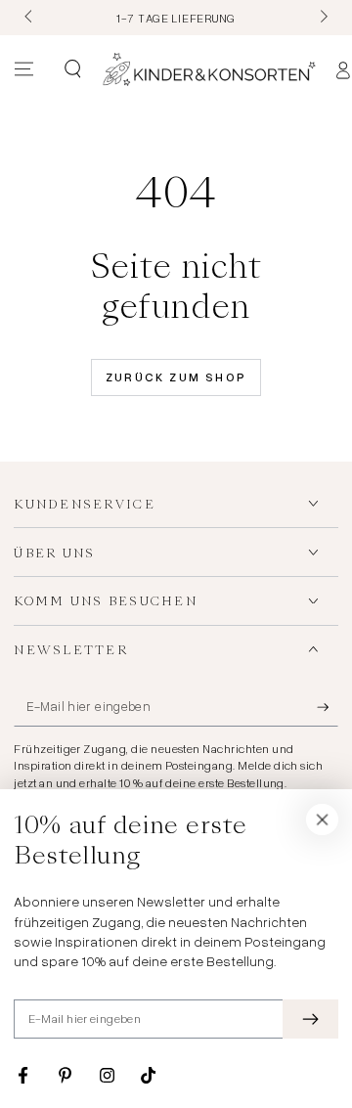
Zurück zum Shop (176, 377)
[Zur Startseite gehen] (209, 69)
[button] (72, 69)
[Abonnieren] (327, 708)
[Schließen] (322, 819)
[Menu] (24, 69)
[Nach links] (29, 17)
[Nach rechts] (321, 17)
